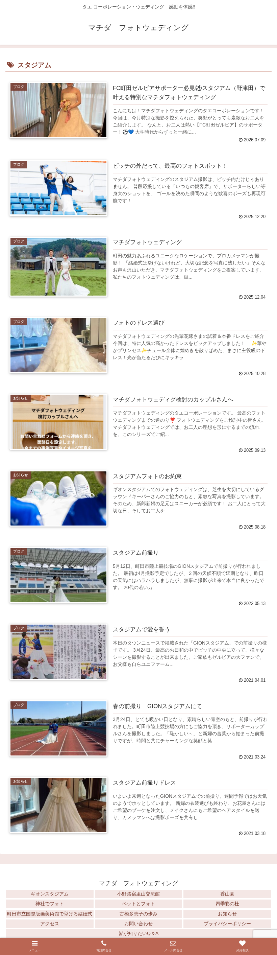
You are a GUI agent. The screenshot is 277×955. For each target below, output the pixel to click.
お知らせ (227, 913)
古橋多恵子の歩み (138, 913)
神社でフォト (49, 903)
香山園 (227, 893)
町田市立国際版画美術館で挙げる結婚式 (49, 913)
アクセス (49, 923)
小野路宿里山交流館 (138, 893)
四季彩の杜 (227, 903)
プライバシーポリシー (227, 923)
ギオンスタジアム (50, 893)
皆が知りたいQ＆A (138, 933)
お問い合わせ (138, 923)
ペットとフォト (138, 903)
